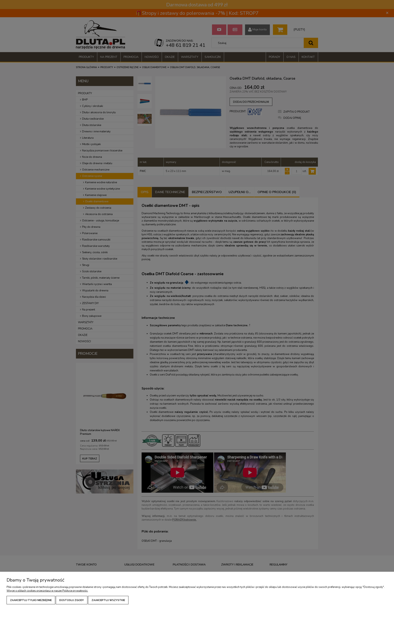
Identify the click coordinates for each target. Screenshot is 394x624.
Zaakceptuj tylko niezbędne (31, 600)
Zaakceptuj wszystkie (108, 600)
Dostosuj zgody (71, 600)
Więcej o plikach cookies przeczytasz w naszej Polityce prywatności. (47, 591)
